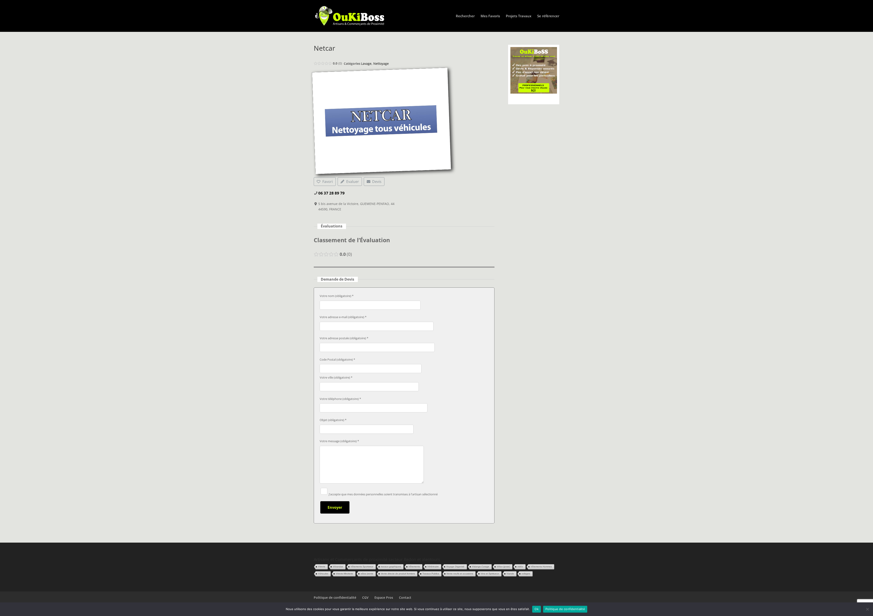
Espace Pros (383, 597)
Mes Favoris (490, 16)
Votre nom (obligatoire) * (337, 296)
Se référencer (548, 16)
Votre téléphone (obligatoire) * (340, 399)
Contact (405, 597)
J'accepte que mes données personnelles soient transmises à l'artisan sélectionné (383, 494)
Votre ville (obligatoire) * (336, 377)
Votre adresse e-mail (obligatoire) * (343, 317)
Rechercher (465, 16)
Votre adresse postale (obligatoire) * (344, 338)
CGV (365, 597)
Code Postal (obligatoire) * (337, 359)
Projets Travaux (518, 16)
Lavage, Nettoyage (375, 63)
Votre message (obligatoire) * (339, 441)
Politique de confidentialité (335, 597)
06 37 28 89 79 (331, 193)
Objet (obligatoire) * (333, 420)
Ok (536, 609)
